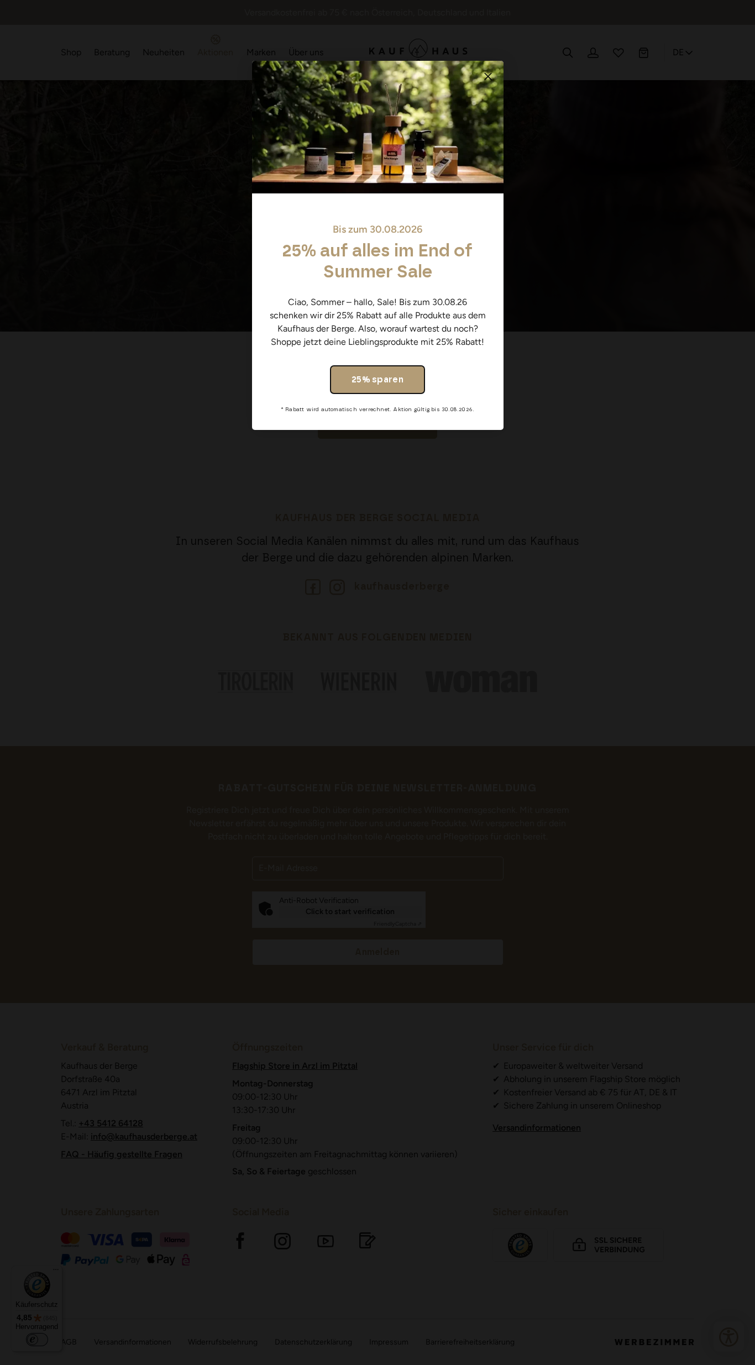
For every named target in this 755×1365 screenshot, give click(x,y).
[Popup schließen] (488, 76)
